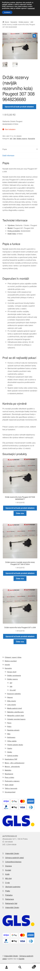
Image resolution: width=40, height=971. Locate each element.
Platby (7, 891)
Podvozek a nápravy (12, 781)
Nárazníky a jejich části (15, 715)
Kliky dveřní (11, 701)
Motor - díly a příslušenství (14, 763)
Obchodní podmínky (12, 886)
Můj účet (8, 878)
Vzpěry (9, 748)
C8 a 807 (13, 690)
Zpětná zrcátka (12, 755)
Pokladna (8, 895)
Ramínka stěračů (13, 730)
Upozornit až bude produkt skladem (19, 106)
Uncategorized (10, 792)
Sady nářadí (9, 785)
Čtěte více (20, 513)
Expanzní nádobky (14, 694)
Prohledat (20, 967)
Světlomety (11, 737)
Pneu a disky (9, 777)
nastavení (31, 8)
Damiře (21, 958)
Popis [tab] (4, 149)
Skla (8, 734)
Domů (7, 22)
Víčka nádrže (12, 741)
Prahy (9, 726)
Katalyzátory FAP (11, 759)
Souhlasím (7, 12)
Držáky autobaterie (14, 675)
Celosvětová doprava (13, 861)
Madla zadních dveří (14, 708)
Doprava (8, 866)
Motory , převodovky (12, 766)
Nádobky (8, 770)
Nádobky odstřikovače (15, 712)
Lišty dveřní (11, 705)
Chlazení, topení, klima (13, 657)
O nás (7, 882)
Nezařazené (9, 774)
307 (11, 138)
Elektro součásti (11, 661)
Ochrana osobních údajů (14, 857)
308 (32, 22)
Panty (9, 723)
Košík (7, 874)
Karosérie (14, 22)
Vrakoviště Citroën (12, 853)
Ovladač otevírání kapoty (16, 719)
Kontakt (8, 870)
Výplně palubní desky (15, 745)
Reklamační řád (11, 903)
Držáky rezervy (24, 22)
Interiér (7, 665)
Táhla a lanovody (11, 788)
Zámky (9, 752)
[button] (34, 36)
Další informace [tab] (8, 155)
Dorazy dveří (11, 672)
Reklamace (9, 899)
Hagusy (10, 697)
